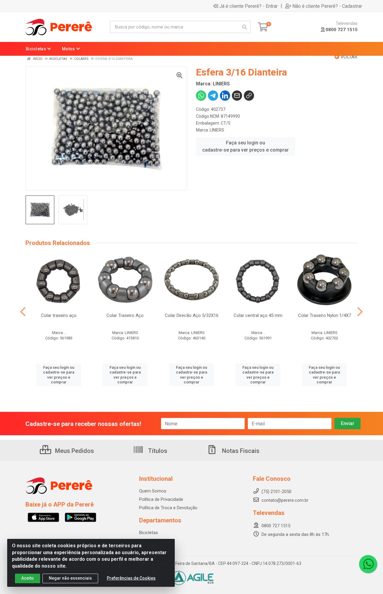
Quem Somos (152, 491)
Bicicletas (148, 532)
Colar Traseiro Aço (125, 315)
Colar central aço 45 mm (258, 315)
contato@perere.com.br (285, 500)
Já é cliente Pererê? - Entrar (248, 6)
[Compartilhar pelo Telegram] (213, 95)
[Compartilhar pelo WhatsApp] (201, 95)
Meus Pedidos (74, 450)
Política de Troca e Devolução (168, 507)
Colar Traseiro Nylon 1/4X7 (324, 315)
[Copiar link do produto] (249, 95)
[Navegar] (22, 312)
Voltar (348, 57)
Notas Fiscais (240, 450)
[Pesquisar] (244, 27)
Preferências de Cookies (131, 578)
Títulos (157, 450)
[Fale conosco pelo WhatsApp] (368, 564)
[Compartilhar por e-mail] (237, 95)
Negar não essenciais (70, 578)
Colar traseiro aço (59, 315)
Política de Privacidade (161, 499)
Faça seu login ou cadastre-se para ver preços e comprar (245, 146)
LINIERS (217, 130)
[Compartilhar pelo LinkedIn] (225, 95)
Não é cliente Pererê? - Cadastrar (327, 6)
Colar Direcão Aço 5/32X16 (191, 315)
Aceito (27, 578)
